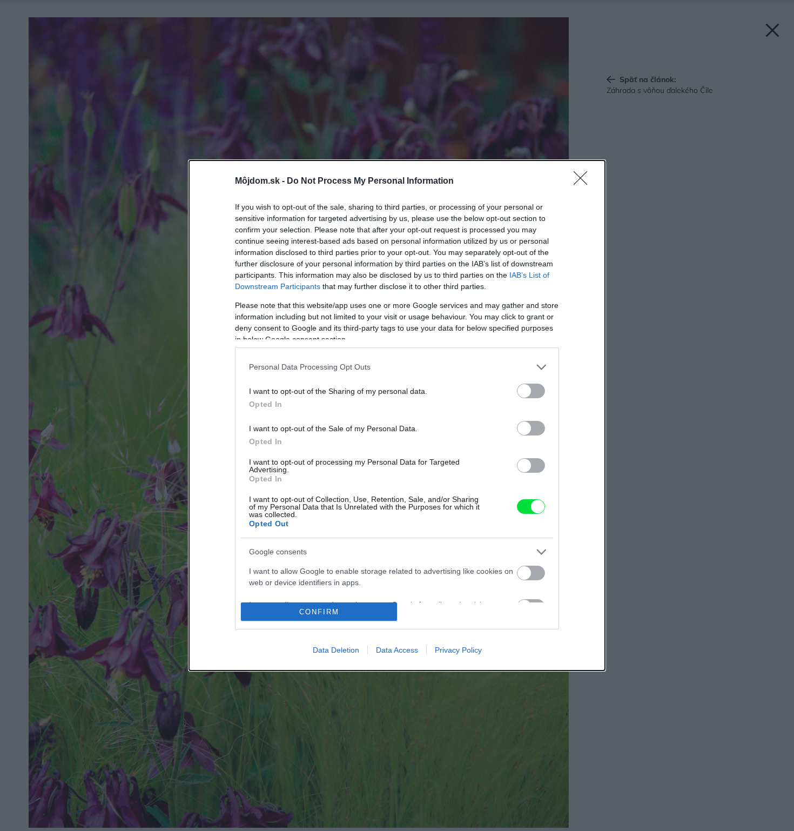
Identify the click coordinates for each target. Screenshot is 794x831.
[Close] (584, 181)
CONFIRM (319, 612)
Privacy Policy (458, 650)
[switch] (531, 391)
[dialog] (397, 415)
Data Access (397, 650)
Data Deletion (336, 650)
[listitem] (397, 367)
